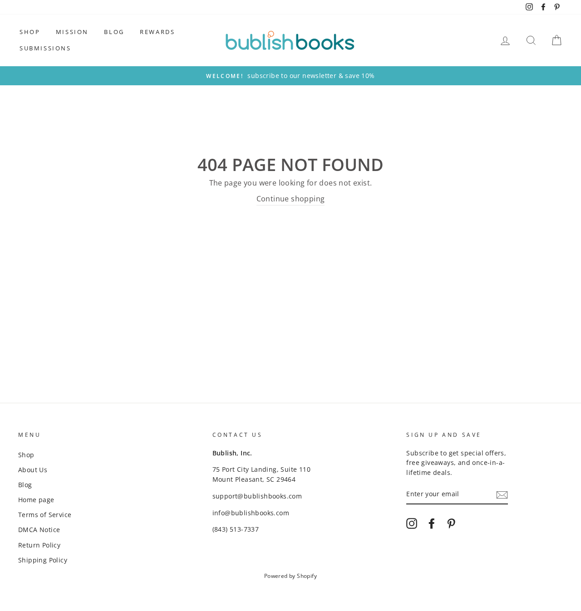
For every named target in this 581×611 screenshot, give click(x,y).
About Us (32, 469)
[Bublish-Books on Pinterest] (451, 523)
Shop (30, 32)
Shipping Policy (42, 560)
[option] (290, 76)
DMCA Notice (39, 529)
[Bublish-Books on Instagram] (411, 523)
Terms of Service (44, 514)
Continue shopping (290, 199)
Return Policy (39, 545)
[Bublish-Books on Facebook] (431, 523)
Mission (72, 32)
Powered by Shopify (290, 576)
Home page (36, 499)
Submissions (45, 48)
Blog (114, 32)
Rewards (157, 32)
